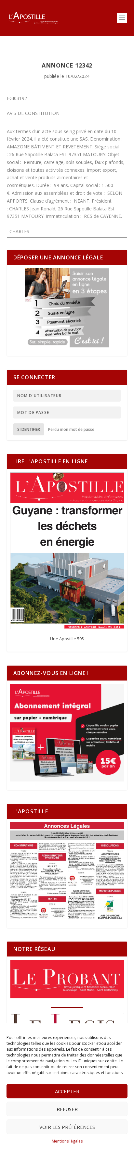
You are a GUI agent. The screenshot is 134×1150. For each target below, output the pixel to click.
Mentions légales (67, 1141)
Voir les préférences (67, 1127)
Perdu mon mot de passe (71, 429)
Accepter (67, 1091)
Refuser (67, 1109)
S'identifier (28, 429)
